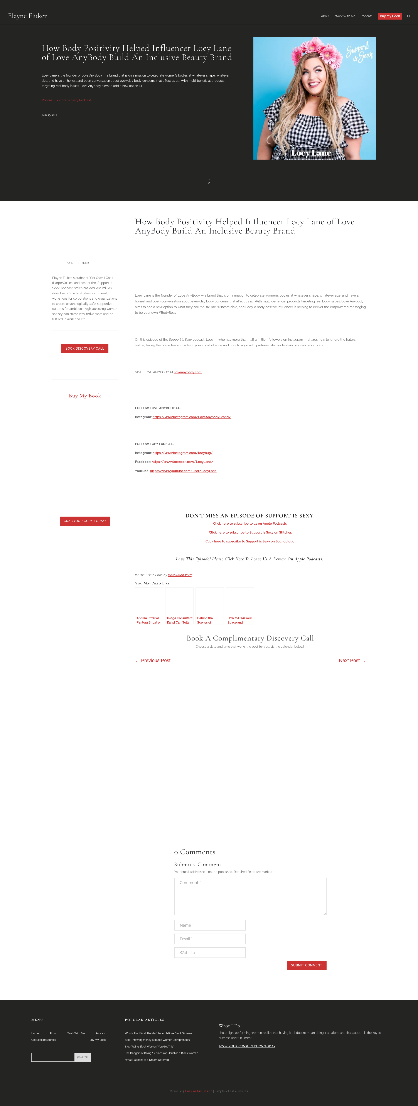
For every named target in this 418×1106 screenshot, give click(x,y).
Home (35, 1033)
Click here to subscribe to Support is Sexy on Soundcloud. (250, 541)
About (53, 1033)
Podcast (48, 100)
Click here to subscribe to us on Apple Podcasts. (250, 523)
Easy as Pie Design (198, 1091)
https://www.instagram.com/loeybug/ (183, 453)
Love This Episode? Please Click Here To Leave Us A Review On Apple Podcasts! (250, 559)
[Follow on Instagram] (97, 365)
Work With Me (76, 1033)
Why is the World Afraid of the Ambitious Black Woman (158, 1033)
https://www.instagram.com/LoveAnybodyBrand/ (192, 417)
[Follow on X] (71, 365)
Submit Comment (306, 965)
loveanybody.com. (188, 372)
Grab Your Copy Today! (85, 521)
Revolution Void (180, 575)
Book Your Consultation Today (247, 1046)
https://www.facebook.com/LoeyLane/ (182, 462)
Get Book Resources (43, 1039)
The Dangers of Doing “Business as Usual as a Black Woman (161, 1053)
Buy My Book (97, 1039)
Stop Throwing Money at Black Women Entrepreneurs (157, 1039)
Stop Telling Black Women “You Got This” (149, 1046)
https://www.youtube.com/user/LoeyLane (183, 471)
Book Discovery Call (85, 348)
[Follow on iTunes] (106, 365)
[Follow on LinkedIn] (63, 365)
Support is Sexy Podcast (73, 100)
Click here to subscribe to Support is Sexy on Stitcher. (250, 532)
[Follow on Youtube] (89, 365)
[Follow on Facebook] (80, 365)
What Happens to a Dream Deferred (147, 1059)
